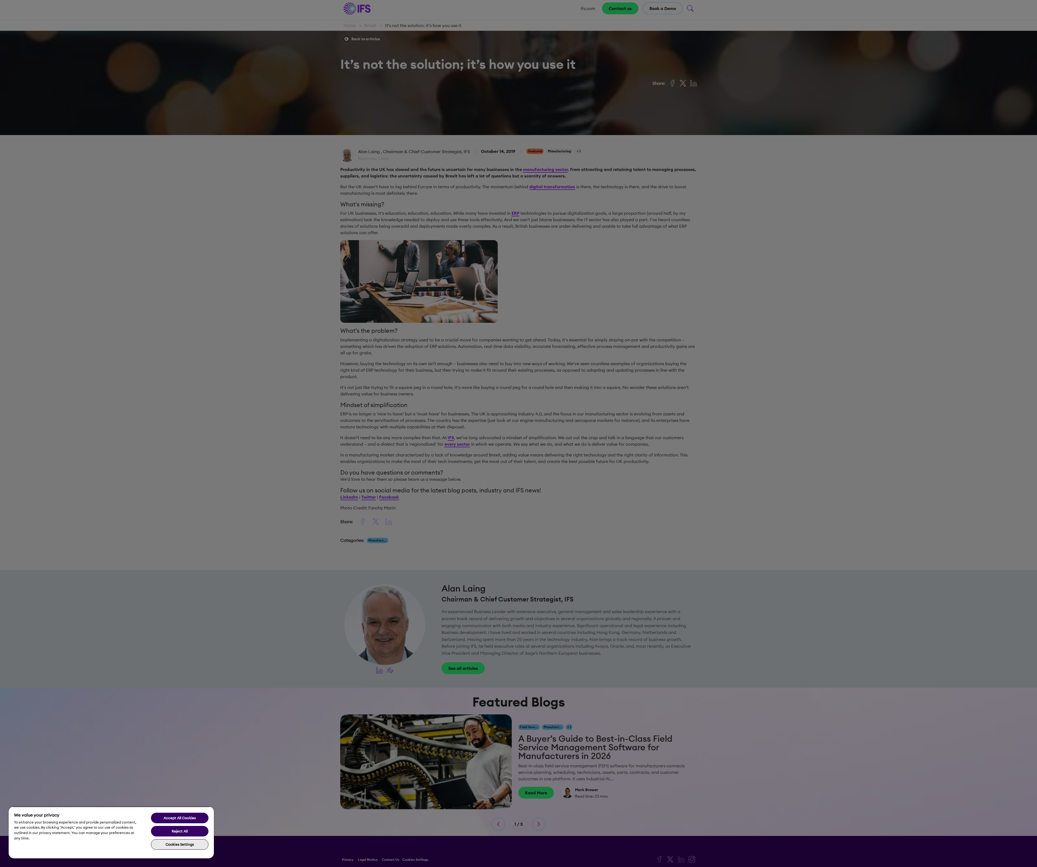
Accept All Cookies (180, 818)
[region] (111, 832)
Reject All (180, 831)
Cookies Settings (180, 844)
